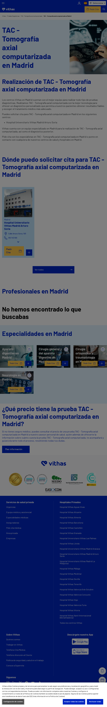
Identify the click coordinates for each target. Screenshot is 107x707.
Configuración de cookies (13, 702)
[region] (53, 694)
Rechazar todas (95, 702)
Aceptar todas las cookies (74, 702)
